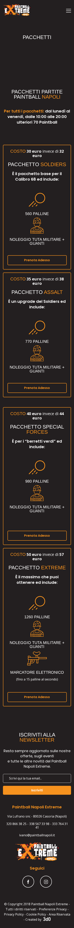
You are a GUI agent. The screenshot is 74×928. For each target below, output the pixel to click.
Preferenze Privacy (53, 909)
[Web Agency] (46, 919)
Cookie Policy (36, 914)
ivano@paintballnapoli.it (37, 835)
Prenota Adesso (37, 260)
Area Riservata (59, 914)
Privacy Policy (14, 914)
